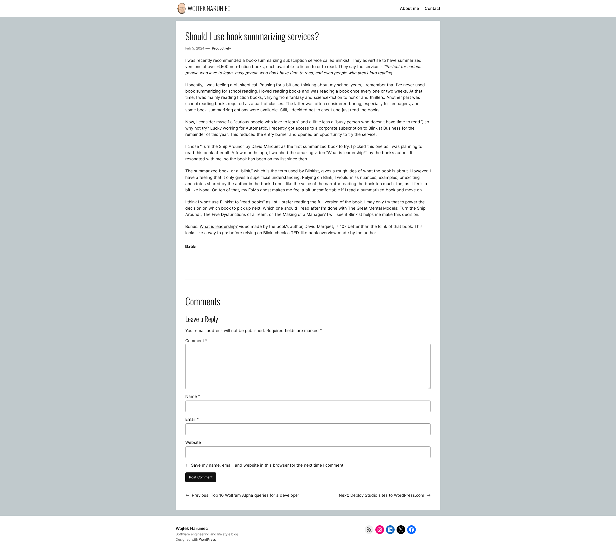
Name (192, 396)
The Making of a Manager (299, 214)
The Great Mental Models (372, 208)
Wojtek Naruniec (209, 8)
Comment (196, 340)
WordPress (207, 539)
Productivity (221, 48)
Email (192, 419)
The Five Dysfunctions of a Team (235, 214)
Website (193, 442)
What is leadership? (219, 226)
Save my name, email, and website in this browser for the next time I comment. (268, 465)
